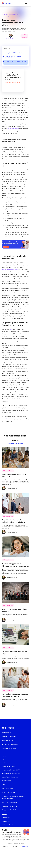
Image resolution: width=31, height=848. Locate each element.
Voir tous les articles (15, 443)
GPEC (11, 329)
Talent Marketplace (7, 419)
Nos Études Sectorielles (8, 766)
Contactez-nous (6, 732)
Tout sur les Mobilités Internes (10, 802)
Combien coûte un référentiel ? (10, 744)
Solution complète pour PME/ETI (11, 770)
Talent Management (8, 788)
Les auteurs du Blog (7, 740)
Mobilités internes (14, 14)
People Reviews (6, 780)
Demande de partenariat (9, 736)
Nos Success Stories (7, 825)
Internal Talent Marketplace (10, 777)
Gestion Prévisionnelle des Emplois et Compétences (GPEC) (13, 797)
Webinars (4, 763)
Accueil (3, 14)
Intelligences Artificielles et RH (11, 773)
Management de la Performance (11, 810)
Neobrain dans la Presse (9, 748)
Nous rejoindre (6, 821)
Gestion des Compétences (9, 806)
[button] (26, 3)
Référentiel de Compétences (10, 792)
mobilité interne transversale (10, 269)
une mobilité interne (13, 128)
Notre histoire (6, 817)
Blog (7, 14)
